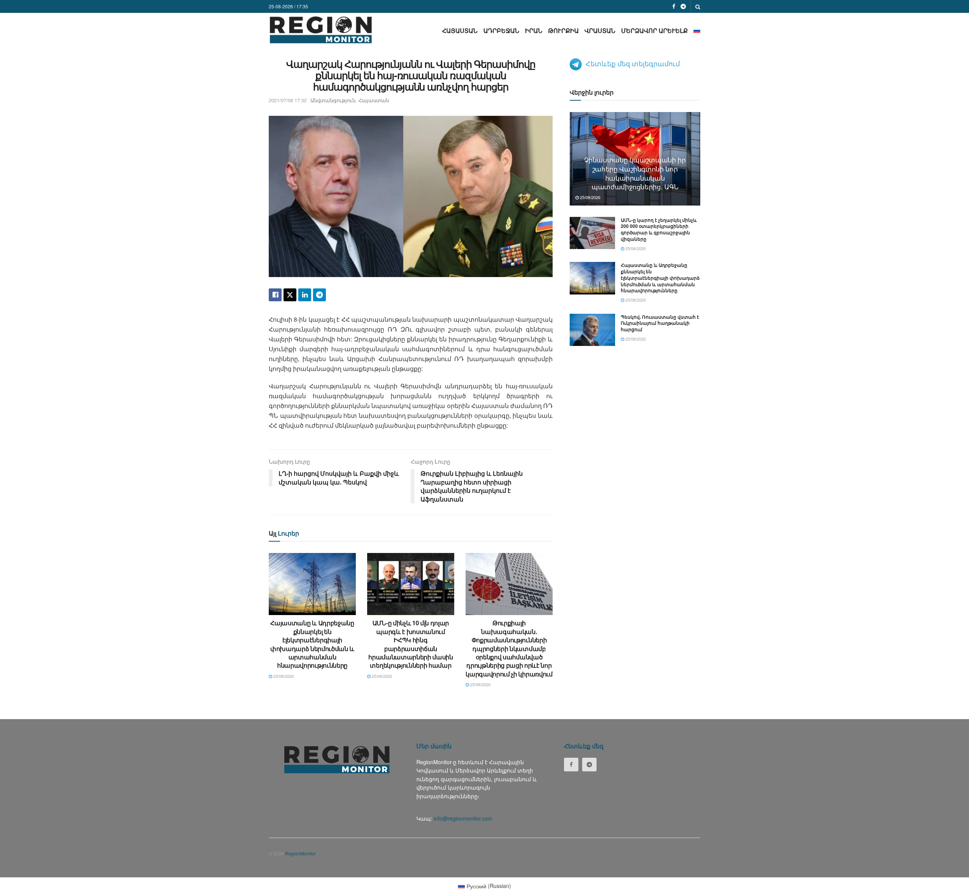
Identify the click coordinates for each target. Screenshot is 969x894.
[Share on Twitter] (290, 294)
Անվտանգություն (332, 100)
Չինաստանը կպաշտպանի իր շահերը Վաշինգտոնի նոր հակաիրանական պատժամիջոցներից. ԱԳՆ (635, 173)
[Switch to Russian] (696, 30)
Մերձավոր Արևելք (654, 30)
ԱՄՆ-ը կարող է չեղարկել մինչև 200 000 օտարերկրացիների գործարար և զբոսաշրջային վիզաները (659, 229)
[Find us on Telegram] (683, 6)
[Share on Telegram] (319, 294)
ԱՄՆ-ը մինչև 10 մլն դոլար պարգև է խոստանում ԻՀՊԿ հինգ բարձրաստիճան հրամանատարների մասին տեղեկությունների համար (410, 644)
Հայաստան (460, 30)
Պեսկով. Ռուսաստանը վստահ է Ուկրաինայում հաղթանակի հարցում (660, 323)
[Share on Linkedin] (304, 294)
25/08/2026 (283, 676)
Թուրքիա (563, 30)
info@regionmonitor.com (463, 818)
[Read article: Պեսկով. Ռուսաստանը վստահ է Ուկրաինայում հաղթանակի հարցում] (592, 330)
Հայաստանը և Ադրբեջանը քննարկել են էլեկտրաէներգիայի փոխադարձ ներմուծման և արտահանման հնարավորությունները (312, 644)
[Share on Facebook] (275, 294)
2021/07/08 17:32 (288, 100)
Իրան (533, 30)
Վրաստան (599, 30)
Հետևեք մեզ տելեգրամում (633, 63)
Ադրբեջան (501, 30)
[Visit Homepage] (321, 29)
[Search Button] (697, 6)
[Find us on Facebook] (673, 6)
